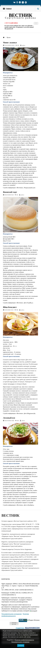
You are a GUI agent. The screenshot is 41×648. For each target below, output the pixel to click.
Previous (35, 23)
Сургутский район (11, 24)
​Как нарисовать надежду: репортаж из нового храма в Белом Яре (19, 28)
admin (23, 45)
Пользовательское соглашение (11, 614)
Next (37, 23)
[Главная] (3, 37)
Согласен (21, 645)
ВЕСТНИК (20, 15)
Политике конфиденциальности (24, 640)
